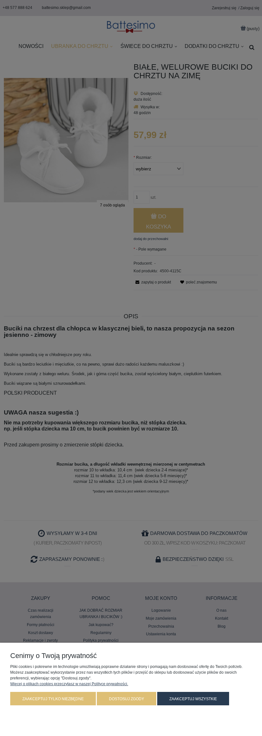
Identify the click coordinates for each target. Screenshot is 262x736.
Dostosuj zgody (126, 699)
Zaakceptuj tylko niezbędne (53, 699)
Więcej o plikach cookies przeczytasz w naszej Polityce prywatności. (69, 684)
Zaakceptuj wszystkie (193, 699)
